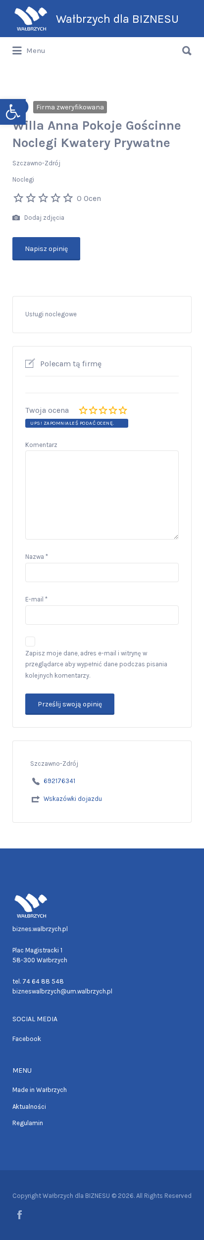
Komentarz (41, 444)
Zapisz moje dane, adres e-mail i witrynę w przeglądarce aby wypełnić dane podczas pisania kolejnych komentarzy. (96, 664)
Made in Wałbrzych (39, 1089)
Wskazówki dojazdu (73, 798)
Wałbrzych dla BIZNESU (117, 19)
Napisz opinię (46, 249)
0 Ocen (89, 198)
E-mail (36, 599)
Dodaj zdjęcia (43, 217)
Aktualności (29, 1106)
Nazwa (36, 556)
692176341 (59, 781)
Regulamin (27, 1123)
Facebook (26, 1038)
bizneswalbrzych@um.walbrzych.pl (62, 991)
